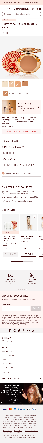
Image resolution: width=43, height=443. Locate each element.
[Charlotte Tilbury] (21, 9)
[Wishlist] (8, 9)
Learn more (27, 173)
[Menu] (2, 9)
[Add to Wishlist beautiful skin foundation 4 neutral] (34, 216)
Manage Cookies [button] (22, 432)
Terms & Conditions (31, 431)
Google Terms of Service (23, 437)
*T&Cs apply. (6, 316)
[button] (4, 14)
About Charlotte (8, 355)
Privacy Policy (30, 322)
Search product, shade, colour (19, 14)
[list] (21, 57)
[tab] (18, 75)
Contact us (28, 427)
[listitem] (21, 57)
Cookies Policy (7, 367)
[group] (10, 236)
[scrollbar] (22, 261)
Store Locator (7, 351)
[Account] (33, 9)
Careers (5, 359)
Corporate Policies (9, 432)
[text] (10, 254)
